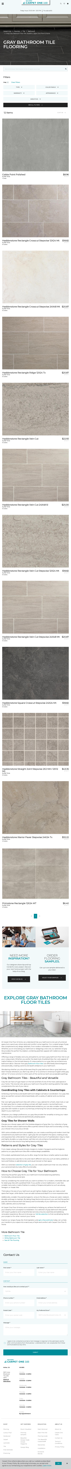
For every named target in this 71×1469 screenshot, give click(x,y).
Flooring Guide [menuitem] (43, 1436)
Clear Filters (15, 82)
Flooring (17, 31)
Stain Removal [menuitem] (42, 1429)
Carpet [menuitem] (5, 1439)
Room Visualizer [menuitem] (26, 1429)
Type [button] (18, 87)
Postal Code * (7, 1310)
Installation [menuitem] (41, 1448)
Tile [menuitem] (4, 1446)
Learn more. (47, 1465)
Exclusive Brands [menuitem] (41, 1453)
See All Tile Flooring (11, 1240)
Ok (58, 1463)
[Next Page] (40, 916)
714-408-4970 (47, 11)
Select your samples (50, 977)
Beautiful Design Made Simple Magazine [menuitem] (25, 1441)
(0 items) (67, 3)
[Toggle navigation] (2, 4)
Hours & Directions (6, 1380)
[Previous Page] (31, 916)
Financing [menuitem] (6, 1453)
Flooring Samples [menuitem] (23, 1433)
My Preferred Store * (43, 1310)
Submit (35, 1352)
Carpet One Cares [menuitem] (59, 1433)
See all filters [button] (34, 105)
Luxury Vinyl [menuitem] (7, 1432)
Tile (24, 31)
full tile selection (42, 1214)
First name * (7, 1267)
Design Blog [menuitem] (25, 1447)
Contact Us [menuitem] (58, 1438)
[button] (61, 4)
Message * (6, 1322)
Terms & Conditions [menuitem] (58, 1442)
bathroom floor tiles (35, 1063)
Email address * (42, 1298)
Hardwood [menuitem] (6, 1436)
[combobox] (33, 69)
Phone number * (8, 1298)
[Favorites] (64, 4)
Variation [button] (34, 99)
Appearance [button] (51, 93)
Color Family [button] (50, 87)
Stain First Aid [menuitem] (42, 1432)
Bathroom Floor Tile (12, 1236)
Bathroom (31, 31)
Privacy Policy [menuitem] (59, 1447)
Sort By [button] (60, 112)
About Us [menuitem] (58, 1429)
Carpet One (7, 31)
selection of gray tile (23, 1165)
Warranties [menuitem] (41, 1445)
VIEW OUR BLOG (17, 979)
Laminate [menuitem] (6, 1443)
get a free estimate (46, 1220)
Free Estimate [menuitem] (8, 1450)
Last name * (40, 1267)
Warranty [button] (18, 93)
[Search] (66, 69)
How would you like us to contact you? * (16, 1286)
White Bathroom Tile (12, 1238)
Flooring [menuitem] (6, 1429)
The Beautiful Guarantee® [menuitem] (42, 1440)
